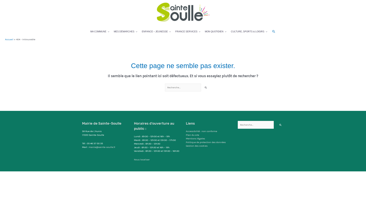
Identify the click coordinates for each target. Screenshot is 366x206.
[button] (274, 31)
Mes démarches (124, 31)
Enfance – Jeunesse (155, 31)
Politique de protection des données (206, 142)
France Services (186, 31)
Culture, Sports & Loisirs (247, 31)
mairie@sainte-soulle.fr (102, 147)
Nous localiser (142, 159)
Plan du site (192, 134)
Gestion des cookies (197, 145)
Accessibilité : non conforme (201, 131)
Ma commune (98, 31)
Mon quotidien (214, 31)
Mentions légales (195, 138)
